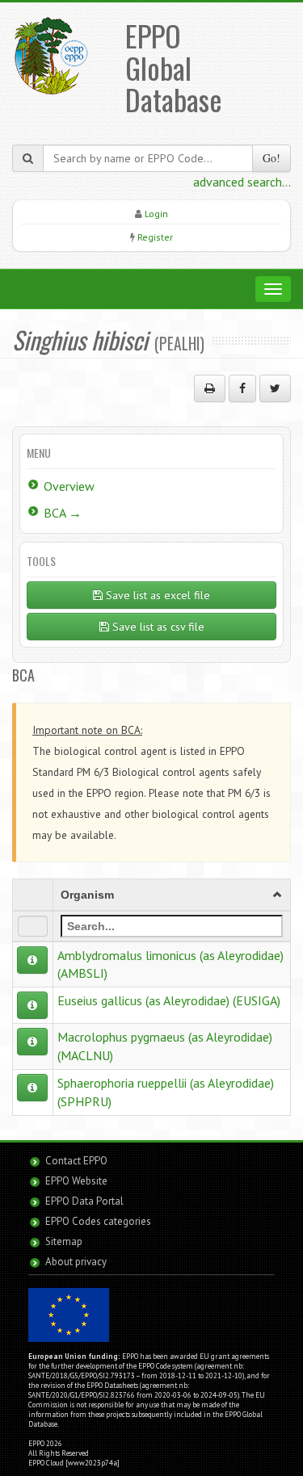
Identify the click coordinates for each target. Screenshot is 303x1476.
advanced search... (242, 182)
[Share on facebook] (242, 388)
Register (155, 237)
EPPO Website (76, 1181)
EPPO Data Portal (84, 1201)
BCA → (63, 513)
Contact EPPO (76, 1161)
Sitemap (63, 1241)
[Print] (209, 388)
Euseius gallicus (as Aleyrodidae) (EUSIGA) (168, 1000)
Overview (69, 486)
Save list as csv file (156, 626)
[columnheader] (171, 894)
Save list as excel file (156, 595)
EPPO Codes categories (98, 1221)
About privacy (76, 1261)
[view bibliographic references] (32, 960)
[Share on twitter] (275, 388)
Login (156, 214)
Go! (271, 158)
